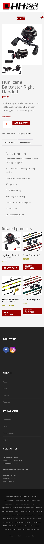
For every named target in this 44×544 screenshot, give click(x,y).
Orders (5, 426)
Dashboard (7, 420)
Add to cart (21, 123)
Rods (5, 382)
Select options (29, 267)
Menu (19, 18)
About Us (6, 402)
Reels (28, 133)
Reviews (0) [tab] (25, 142)
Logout (5, 440)
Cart (19, 536)
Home (12, 536)
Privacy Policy (30, 536)
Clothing (6, 395)
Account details (8, 433)
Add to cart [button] (10, 268)
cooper (20, 6)
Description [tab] (9, 142)
